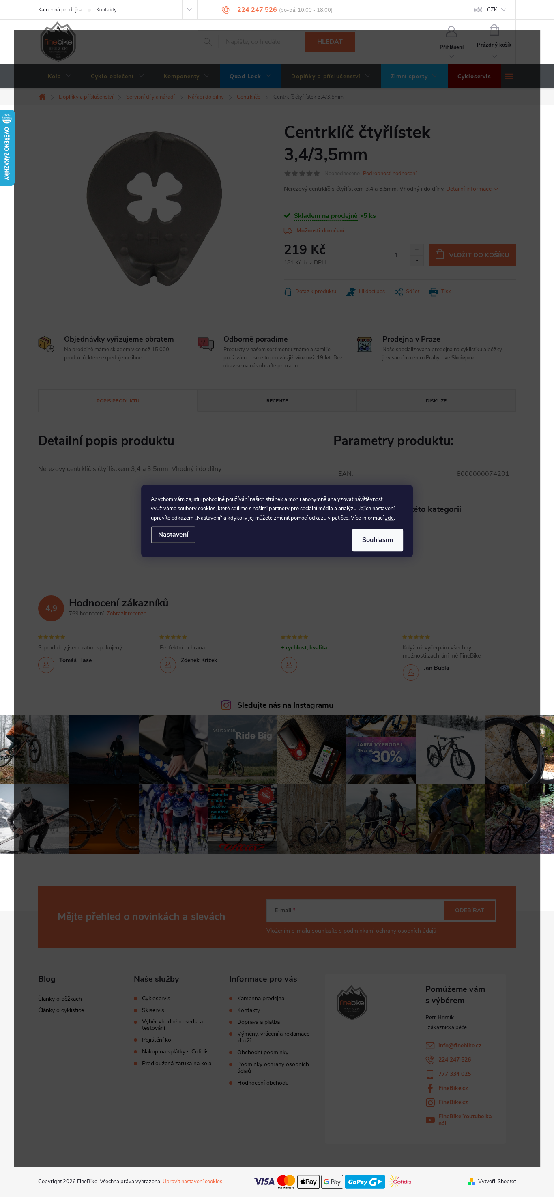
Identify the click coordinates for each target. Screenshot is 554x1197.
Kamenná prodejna (60, 9)
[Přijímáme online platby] (332, 1181)
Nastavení (173, 535)
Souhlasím (377, 539)
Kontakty (106, 9)
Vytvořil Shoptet (497, 1181)
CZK (492, 9)
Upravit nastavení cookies (192, 1181)
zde (389, 518)
